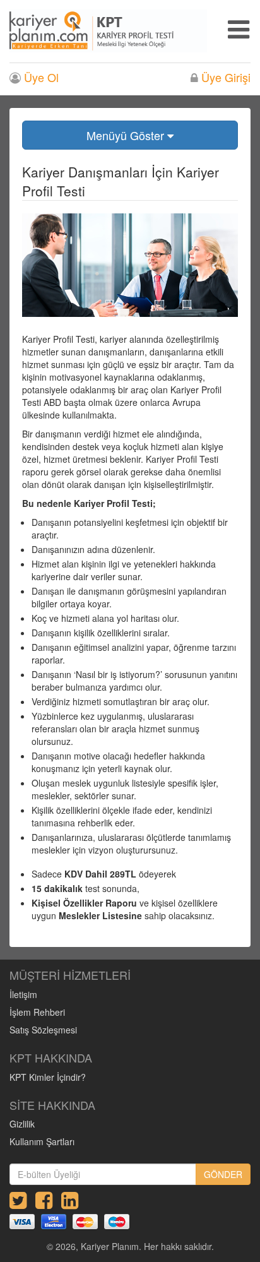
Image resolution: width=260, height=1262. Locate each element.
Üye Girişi (224, 77)
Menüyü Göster (126, 135)
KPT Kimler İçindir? (47, 1077)
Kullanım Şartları (41, 1141)
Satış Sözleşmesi (43, 1029)
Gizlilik (22, 1123)
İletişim (23, 994)
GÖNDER (223, 1174)
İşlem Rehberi (37, 1012)
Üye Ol (40, 77)
